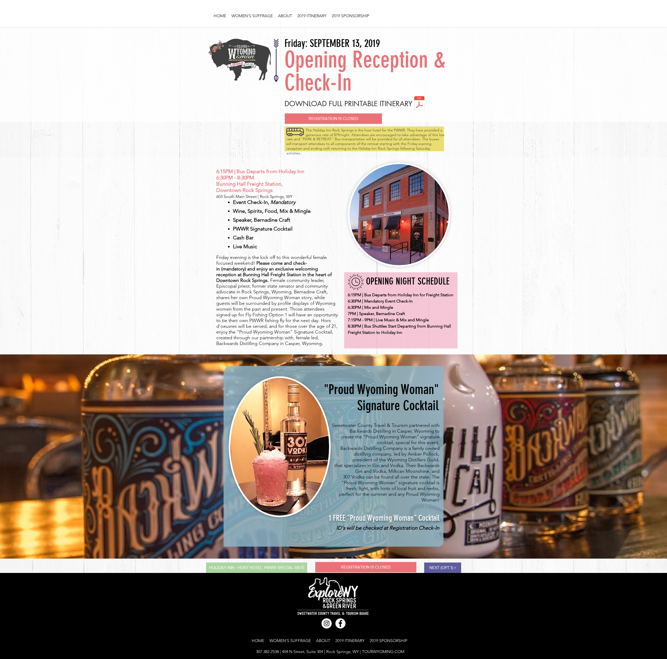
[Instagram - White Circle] (327, 623)
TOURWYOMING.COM (383, 651)
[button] (333, 118)
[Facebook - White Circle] (340, 623)
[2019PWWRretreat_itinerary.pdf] (419, 103)
